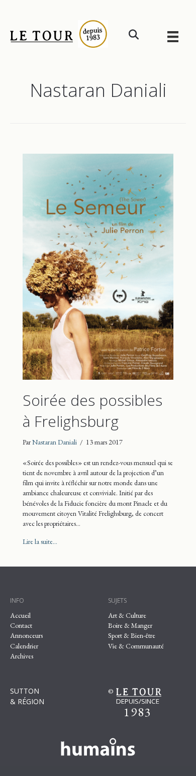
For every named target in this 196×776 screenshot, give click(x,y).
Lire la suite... (40, 541)
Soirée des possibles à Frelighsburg (92, 410)
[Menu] (173, 36)
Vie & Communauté (136, 645)
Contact (21, 625)
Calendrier (24, 645)
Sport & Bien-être (131, 635)
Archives (21, 655)
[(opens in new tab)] (98, 744)
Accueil (20, 615)
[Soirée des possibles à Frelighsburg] (98, 265)
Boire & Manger (130, 625)
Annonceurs (26, 635)
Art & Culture (127, 615)
